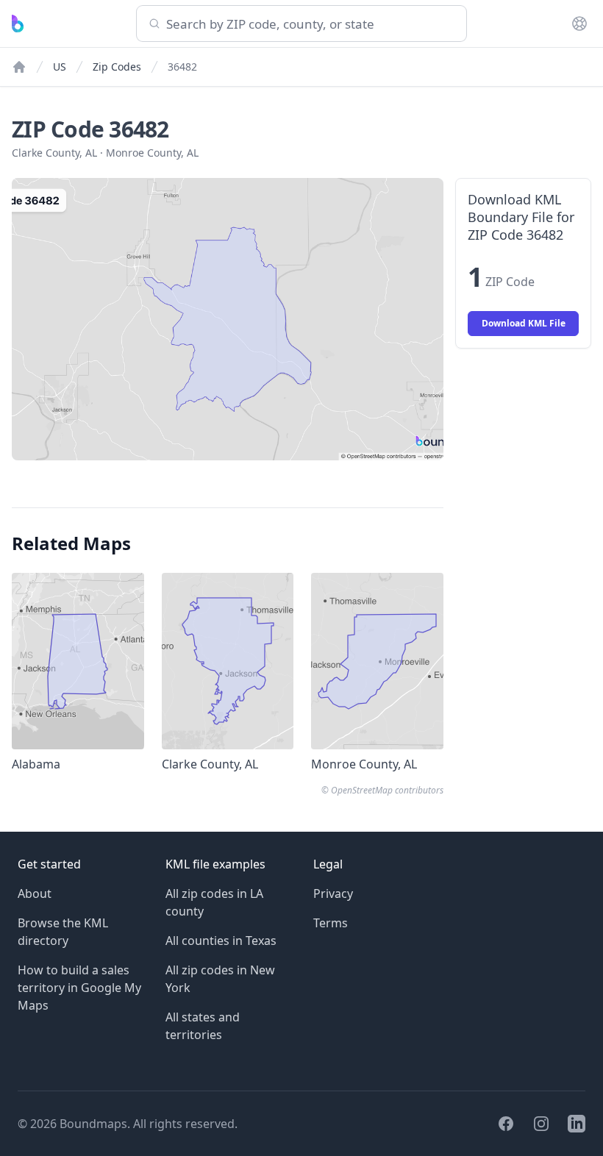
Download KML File (523, 323)
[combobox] (301, 23)
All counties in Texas (220, 940)
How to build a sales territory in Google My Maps (79, 987)
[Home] (19, 67)
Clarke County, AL (54, 153)
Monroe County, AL (152, 153)
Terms (330, 923)
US (59, 67)
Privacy (333, 893)
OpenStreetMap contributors (387, 790)
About (34, 893)
